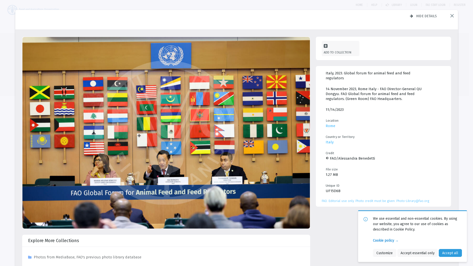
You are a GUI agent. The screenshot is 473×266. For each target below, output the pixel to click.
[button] (452, 16)
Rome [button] (330, 126)
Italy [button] (330, 142)
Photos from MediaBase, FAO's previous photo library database (87, 257)
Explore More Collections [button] (53, 240)
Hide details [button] (426, 16)
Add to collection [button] (337, 52)
